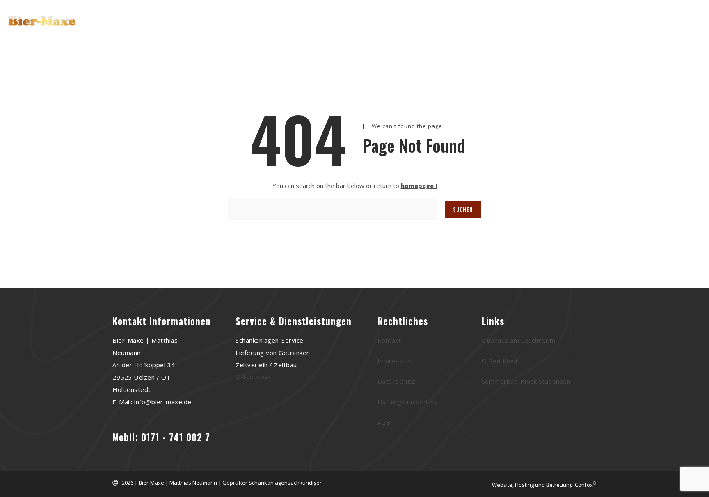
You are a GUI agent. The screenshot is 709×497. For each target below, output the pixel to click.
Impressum (394, 361)
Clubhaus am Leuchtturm (519, 340)
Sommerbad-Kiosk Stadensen (526, 381)
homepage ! (419, 185)
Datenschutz (396, 381)
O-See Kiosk (253, 376)
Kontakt (397, 24)
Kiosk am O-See (299, 24)
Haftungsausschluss (407, 402)
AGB (384, 422)
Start (254, 24)
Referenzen (353, 24)
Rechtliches (441, 24)
